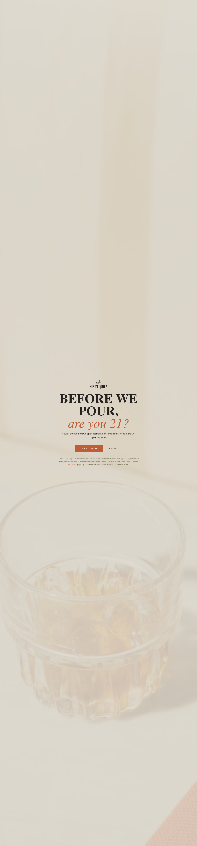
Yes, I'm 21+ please (89, 448)
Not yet (113, 448)
